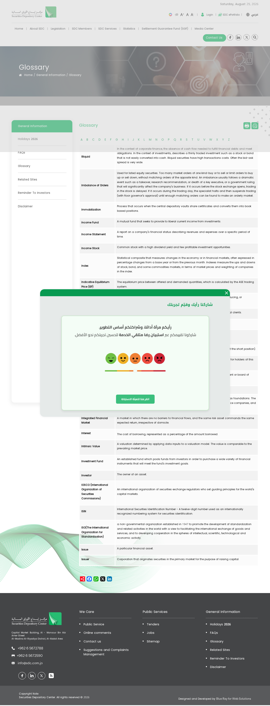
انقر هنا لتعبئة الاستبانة (135, 399)
